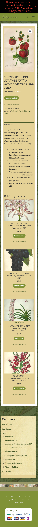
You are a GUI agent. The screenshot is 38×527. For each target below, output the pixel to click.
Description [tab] (8, 124)
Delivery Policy (26, 500)
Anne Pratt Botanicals (13, 448)
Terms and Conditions (25, 497)
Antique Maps (7, 425)
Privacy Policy (10, 497)
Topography (6, 471)
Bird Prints (9, 437)
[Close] (35, 6)
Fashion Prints (10, 459)
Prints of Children (11, 467)
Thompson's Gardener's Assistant (17, 455)
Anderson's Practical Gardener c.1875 (19, 444)
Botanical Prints (11, 440)
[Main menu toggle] (33, 17)
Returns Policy (19, 502)
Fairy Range (6, 429)
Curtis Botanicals (11, 452)
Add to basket (11, 98)
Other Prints (6, 433)
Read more (19, 338)
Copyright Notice (12, 500)
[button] (28, 17)
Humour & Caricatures (13, 463)
